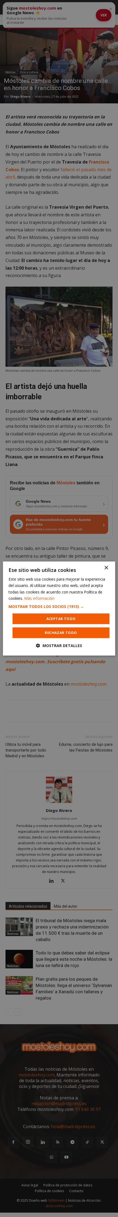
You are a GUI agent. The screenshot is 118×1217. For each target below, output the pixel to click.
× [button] (106, 568)
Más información (39, 598)
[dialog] (59, 608)
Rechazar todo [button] (61, 632)
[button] (59, 606)
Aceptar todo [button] (61, 618)
